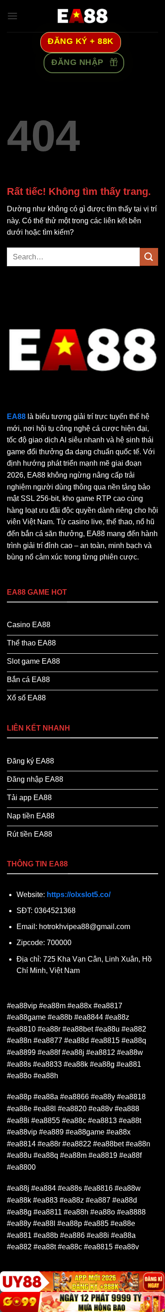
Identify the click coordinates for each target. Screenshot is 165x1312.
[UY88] (82, 1281)
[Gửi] (149, 257)
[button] (12, 16)
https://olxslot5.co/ (78, 894)
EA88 (16, 416)
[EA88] (82, 16)
